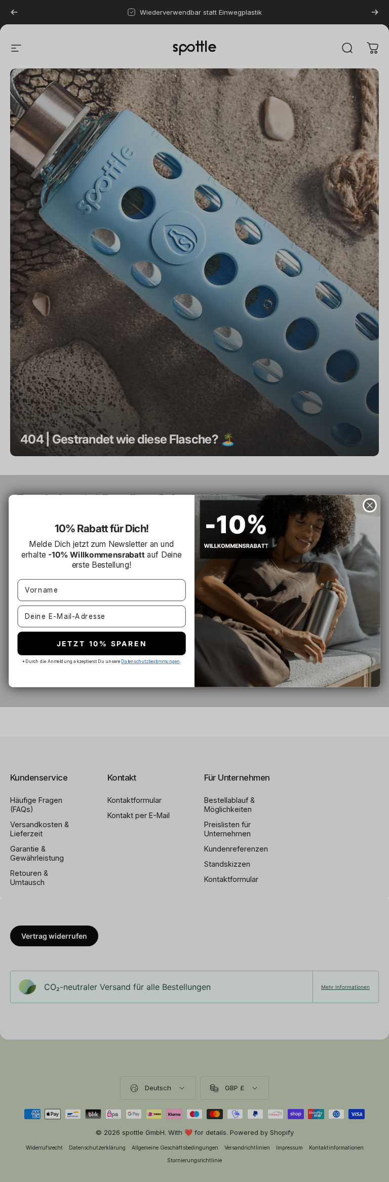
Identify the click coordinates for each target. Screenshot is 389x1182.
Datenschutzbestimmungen (150, 660)
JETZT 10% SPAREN (102, 643)
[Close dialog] (370, 505)
